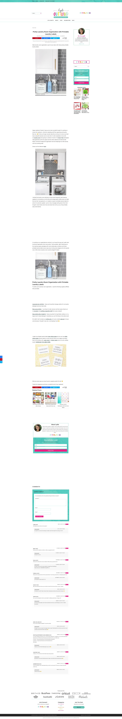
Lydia (35, 529)
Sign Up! (79, 707)
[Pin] (1, 359)
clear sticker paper (52, 336)
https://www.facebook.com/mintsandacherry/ (44, 640)
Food (61, 705)
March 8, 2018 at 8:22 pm (61, 656)
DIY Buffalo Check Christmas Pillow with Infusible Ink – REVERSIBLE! (77, 112)
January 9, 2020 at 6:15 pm (61, 584)
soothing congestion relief (46, 311)
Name (36, 507)
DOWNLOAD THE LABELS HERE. (43, 342)
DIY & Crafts (61, 704)
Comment (37, 498)
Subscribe (51, 450)
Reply (67, 524)
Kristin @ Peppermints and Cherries (41, 635)
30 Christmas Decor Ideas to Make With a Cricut (85, 111)
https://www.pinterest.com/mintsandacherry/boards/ (46, 639)
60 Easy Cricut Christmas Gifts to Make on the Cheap (85, 98)
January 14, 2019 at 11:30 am (60, 600)
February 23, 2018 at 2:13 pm (61, 621)
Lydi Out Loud (61, 13)
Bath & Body (61, 710)
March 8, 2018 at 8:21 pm (61, 626)
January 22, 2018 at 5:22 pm (61, 634)
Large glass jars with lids (38, 304)
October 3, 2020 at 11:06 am (60, 564)
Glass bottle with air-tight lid (39, 314)
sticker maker (54, 340)
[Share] (1, 357)
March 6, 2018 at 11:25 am (61, 669)
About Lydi (81, 43)
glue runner (47, 340)
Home (51, 29)
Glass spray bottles (36, 309)
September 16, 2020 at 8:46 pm (60, 577)
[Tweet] (1, 362)
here (45, 146)
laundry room (37, 137)
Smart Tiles (60, 137)
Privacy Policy (54, 715)
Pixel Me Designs (88, 715)
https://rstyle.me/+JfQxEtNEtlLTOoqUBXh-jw (41, 567)
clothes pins (49, 319)
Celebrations (61, 707)
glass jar (62, 319)
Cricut (61, 708)
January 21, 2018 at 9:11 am (61, 663)
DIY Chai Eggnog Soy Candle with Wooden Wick (77, 97)
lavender (36, 311)
